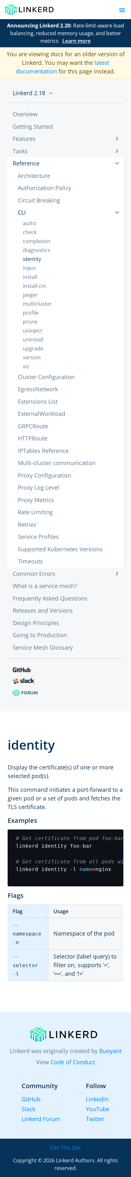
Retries (27, 524)
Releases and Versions (43, 610)
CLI (22, 212)
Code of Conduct (73, 1062)
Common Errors (34, 573)
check (30, 232)
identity (32, 259)
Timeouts (30, 561)
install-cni (34, 285)
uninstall (33, 339)
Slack (28, 1109)
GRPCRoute (33, 426)
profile (30, 312)
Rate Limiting (35, 512)
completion (36, 241)
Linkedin (97, 1099)
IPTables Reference (43, 451)
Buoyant (110, 1051)
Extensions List (38, 401)
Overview (25, 114)
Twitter (95, 1119)
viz (26, 366)
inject (29, 267)
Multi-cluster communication (56, 463)
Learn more (76, 40)
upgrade (33, 348)
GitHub (31, 1099)
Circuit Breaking (39, 200)
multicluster (37, 303)
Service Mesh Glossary (43, 647)
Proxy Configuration (44, 475)
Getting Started (33, 126)
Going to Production (40, 635)
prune (30, 321)
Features (24, 138)
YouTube (97, 1109)
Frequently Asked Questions (50, 598)
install (30, 276)
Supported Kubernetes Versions (60, 549)
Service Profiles (38, 536)
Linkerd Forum (41, 1119)
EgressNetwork (38, 389)
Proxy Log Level (38, 487)
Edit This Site (65, 1147)
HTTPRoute (32, 438)
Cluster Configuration (46, 377)
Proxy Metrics (36, 500)
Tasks (20, 151)
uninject (32, 330)
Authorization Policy (44, 188)
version (32, 357)
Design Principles (36, 623)
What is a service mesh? (45, 586)
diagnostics (36, 250)
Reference (26, 163)
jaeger (30, 294)
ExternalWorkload (41, 413)
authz (30, 223)
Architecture (34, 176)
